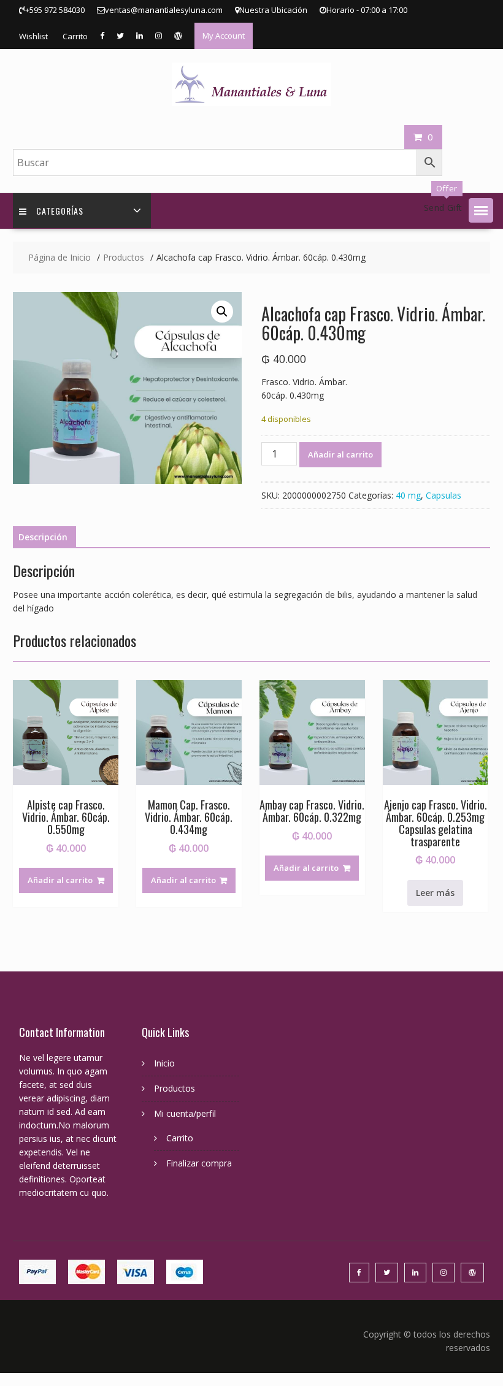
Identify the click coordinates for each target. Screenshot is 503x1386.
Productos (174, 1088)
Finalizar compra (199, 1163)
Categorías (59, 210)
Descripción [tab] (42, 537)
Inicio (164, 1063)
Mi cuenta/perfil (185, 1113)
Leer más (435, 892)
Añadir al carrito (340, 454)
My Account (223, 35)
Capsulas (443, 495)
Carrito (75, 36)
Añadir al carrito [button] (60, 880)
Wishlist (33, 36)
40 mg (408, 495)
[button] (481, 210)
